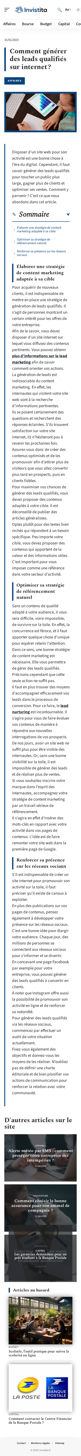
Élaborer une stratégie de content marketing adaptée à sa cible (39, 229)
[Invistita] (31, 9)
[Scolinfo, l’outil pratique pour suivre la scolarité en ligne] (40, 1320)
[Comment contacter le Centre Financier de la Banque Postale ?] (40, 1388)
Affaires (14, 81)
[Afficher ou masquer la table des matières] (59, 214)
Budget (14, 1347)
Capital (40, 1251)
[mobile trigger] (8, 9)
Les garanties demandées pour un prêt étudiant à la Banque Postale (40, 1256)
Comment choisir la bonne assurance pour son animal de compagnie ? (40, 1206)
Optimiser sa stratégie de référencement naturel (33, 241)
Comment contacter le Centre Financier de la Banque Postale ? (40, 1420)
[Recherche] (59, 9)
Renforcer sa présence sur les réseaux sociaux (41, 253)
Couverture (40, 1196)
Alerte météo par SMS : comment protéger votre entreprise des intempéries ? (40, 1155)
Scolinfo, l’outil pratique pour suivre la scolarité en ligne (39, 1353)
